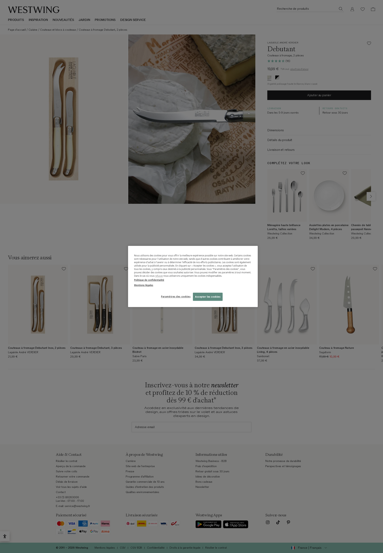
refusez (159, 276)
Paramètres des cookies (176, 296)
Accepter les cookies (207, 296)
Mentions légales (143, 285)
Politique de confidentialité (149, 280)
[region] (193, 276)
